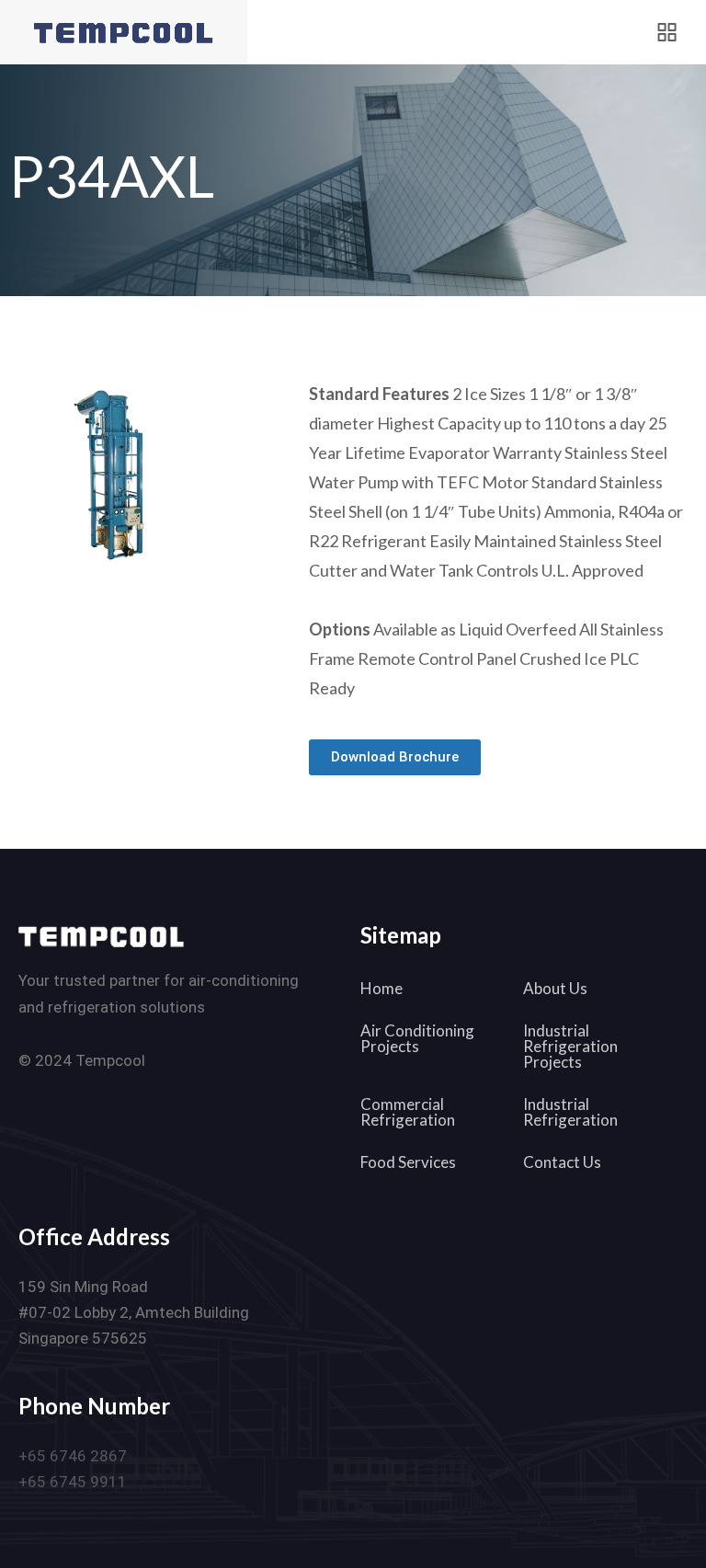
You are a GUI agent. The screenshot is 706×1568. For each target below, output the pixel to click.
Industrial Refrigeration (570, 1111)
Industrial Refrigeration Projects (570, 1046)
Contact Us (562, 1162)
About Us (555, 988)
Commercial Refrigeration (407, 1111)
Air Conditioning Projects (417, 1038)
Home (381, 988)
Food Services (408, 1162)
